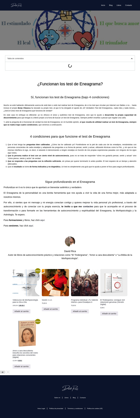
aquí (42, 220)
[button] (132, 59)
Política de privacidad (56, 408)
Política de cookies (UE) (95, 408)
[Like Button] (2, 372)
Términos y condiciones (75, 408)
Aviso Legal (41, 408)
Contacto (128, 5)
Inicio (103, 5)
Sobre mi (57, 397)
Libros (119, 5)
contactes (88, 206)
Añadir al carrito (21, 311)
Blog (111, 5)
